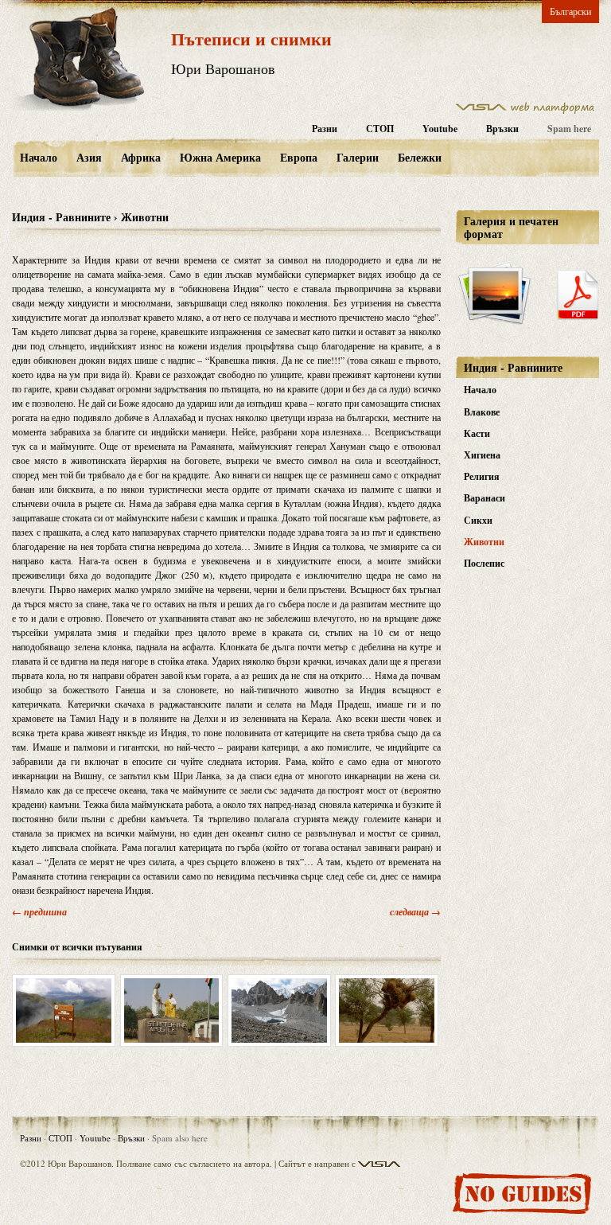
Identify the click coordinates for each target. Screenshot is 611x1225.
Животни (484, 541)
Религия (482, 476)
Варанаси (484, 498)
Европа (298, 157)
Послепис (484, 563)
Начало (38, 157)
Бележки (420, 157)
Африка (141, 157)
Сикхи (478, 520)
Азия (89, 157)
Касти (477, 433)
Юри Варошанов (223, 68)
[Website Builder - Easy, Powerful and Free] (525, 110)
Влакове (482, 412)
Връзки (502, 128)
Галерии (358, 157)
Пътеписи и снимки (251, 38)
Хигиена (482, 455)
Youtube (439, 128)
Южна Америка (220, 157)
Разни (324, 128)
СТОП (380, 128)
